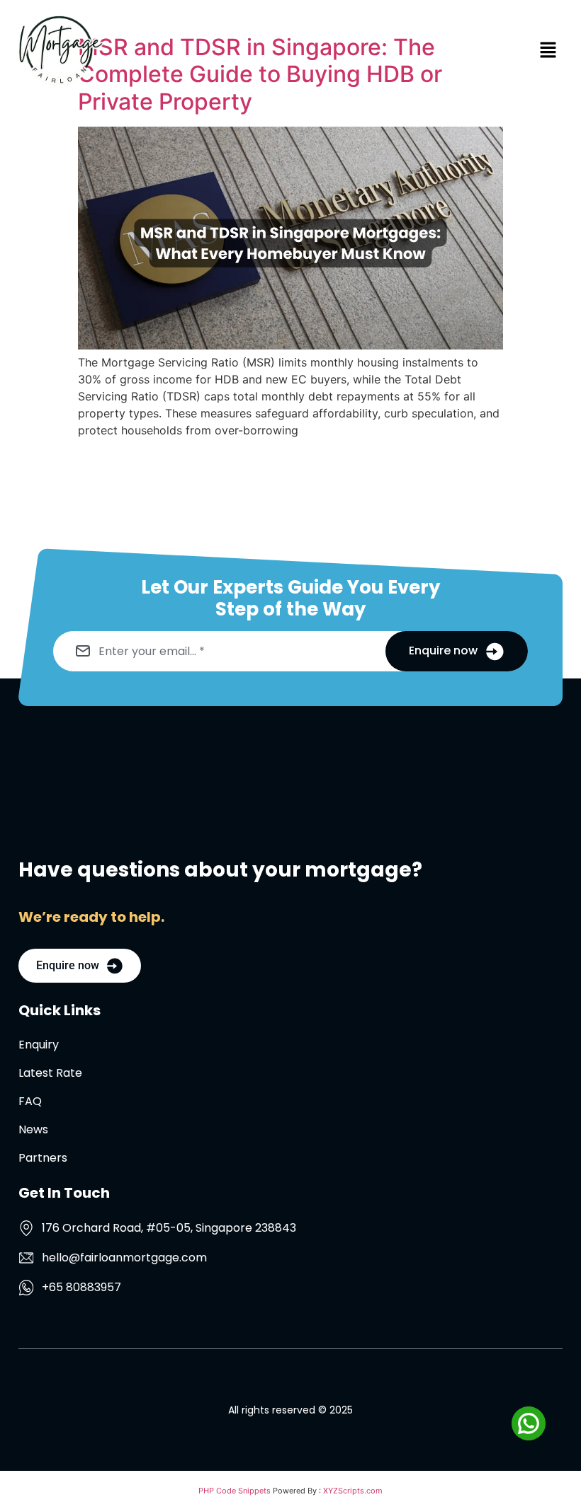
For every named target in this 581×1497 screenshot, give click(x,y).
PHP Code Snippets (234, 1491)
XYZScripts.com (353, 1491)
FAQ (30, 1101)
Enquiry (38, 1045)
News (33, 1130)
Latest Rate (50, 1073)
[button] (333, 50)
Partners (42, 1158)
